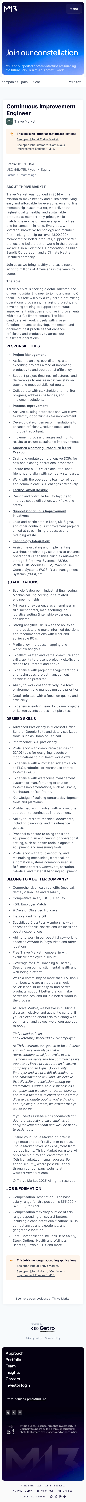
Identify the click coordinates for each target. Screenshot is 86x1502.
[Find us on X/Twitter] (14, 1412)
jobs (24, 82)
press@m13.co (36, 1399)
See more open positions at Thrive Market (43, 1298)
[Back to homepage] (10, 9)
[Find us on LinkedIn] (8, 1412)
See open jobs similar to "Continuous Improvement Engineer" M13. (41, 147)
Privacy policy (34, 1338)
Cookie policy (52, 1338)
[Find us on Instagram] (20, 1412)
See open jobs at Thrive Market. (38, 139)
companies (10, 82)
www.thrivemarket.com (30, 1173)
